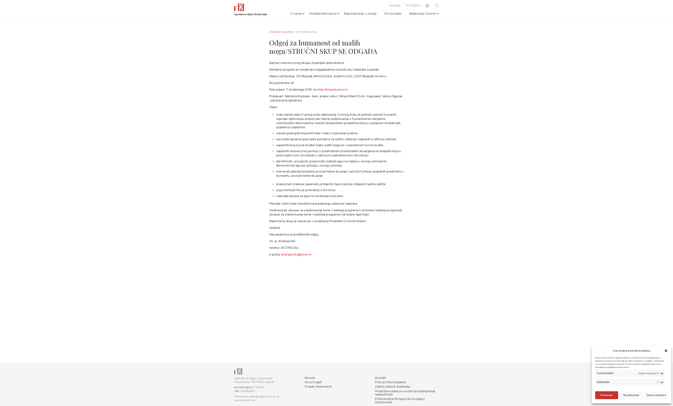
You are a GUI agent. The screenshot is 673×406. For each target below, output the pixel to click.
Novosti (310, 378)
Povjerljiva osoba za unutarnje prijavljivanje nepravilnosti (405, 393)
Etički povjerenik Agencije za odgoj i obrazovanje (400, 400)
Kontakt (395, 5)
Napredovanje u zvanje (360, 13)
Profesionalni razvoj (322, 13)
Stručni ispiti (392, 13)
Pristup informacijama (390, 382)
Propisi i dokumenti (318, 386)
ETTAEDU (413, 5)
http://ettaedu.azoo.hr (332, 89)
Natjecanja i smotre (422, 13)
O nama (295, 13)
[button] (666, 350)
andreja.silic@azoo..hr (296, 254)
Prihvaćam (606, 395)
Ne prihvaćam (631, 395)
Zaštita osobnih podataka (392, 386)
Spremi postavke (656, 395)
